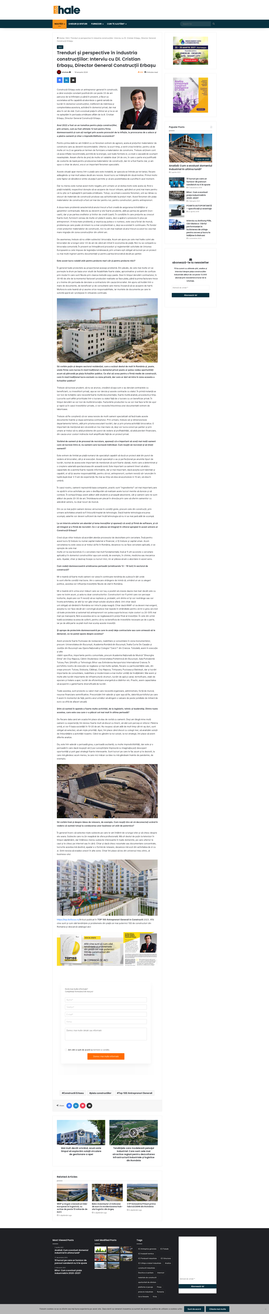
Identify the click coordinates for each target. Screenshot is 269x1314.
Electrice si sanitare (145, 1273)
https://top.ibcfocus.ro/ (68, 919)
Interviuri (160, 1273)
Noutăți (59, 24)
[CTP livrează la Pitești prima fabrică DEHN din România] (142, 1192)
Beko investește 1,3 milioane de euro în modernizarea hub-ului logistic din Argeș (107, 1206)
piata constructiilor (101, 1093)
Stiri (67, 38)
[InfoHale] (67, 10)
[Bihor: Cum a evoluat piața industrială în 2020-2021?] (176, 196)
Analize (168, 1263)
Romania (160, 1292)
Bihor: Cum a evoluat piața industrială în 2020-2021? (197, 195)
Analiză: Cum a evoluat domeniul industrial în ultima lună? (190, 167)
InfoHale (65, 72)
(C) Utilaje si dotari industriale (149, 1263)
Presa (159, 1287)
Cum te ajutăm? (116, 24)
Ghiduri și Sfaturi (78, 24)
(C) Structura (166, 1258)
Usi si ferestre (143, 1296)
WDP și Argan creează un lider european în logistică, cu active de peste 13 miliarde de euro (72, 1207)
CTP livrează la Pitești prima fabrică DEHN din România (141, 1205)
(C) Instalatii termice (146, 1254)
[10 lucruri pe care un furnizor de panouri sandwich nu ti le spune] (176, 182)
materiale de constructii (147, 1277)
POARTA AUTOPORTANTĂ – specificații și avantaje (199, 207)
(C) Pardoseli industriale (147, 1258)
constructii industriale (146, 1268)
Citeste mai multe (217, 1309)
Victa (155, 1296)
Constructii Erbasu (73, 1093)
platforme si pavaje (145, 1287)
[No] (265, 1309)
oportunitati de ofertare (147, 1282)
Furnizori (96, 24)
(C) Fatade (164, 1249)
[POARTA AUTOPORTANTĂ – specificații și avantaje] (176, 210)
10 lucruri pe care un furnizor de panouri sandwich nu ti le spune (198, 181)
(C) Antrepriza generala (147, 1249)
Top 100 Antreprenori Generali (135, 1093)
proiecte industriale (145, 1292)
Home (61, 38)
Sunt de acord (194, 1309)
